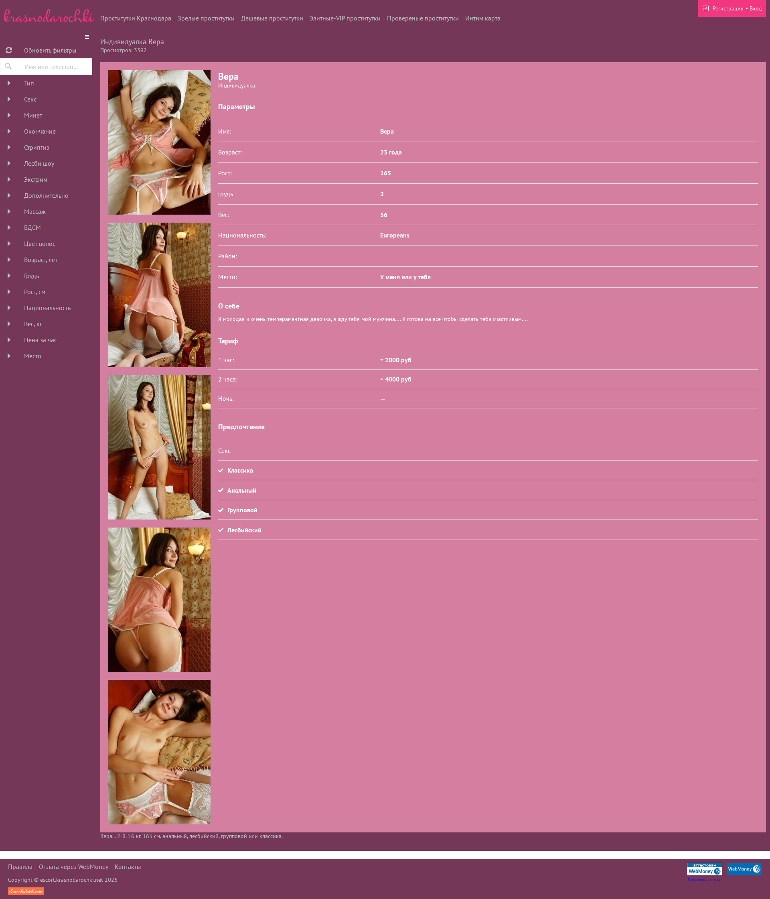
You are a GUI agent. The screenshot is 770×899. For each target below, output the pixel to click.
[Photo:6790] (159, 447)
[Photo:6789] (159, 295)
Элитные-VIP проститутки (345, 18)
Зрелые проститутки (206, 18)
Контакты (128, 866)
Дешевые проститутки (272, 18)
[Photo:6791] (159, 600)
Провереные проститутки (423, 18)
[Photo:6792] (159, 752)
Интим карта (482, 18)
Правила (20, 866)
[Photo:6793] (159, 142)
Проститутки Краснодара (135, 18)
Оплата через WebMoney (73, 866)
